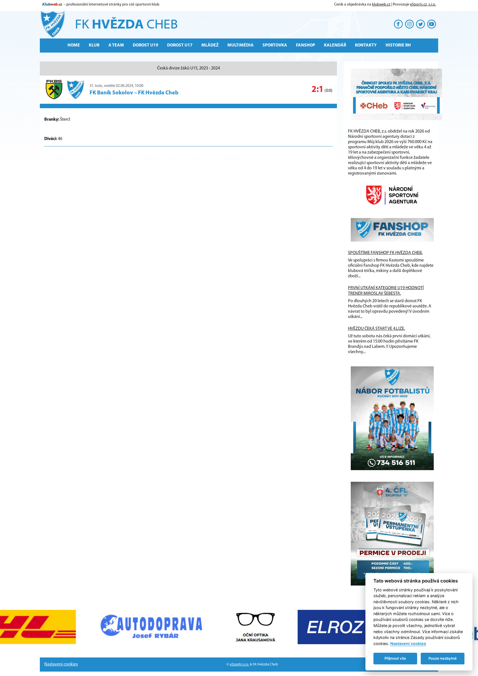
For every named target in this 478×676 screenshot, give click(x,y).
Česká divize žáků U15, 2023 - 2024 (188, 68)
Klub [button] (94, 45)
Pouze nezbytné (442, 658)
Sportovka (275, 45)
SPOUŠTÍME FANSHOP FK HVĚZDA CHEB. (385, 253)
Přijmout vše (395, 658)
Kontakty (366, 45)
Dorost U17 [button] (180, 45)
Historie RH (398, 45)
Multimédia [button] (240, 45)
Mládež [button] (210, 45)
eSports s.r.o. (239, 664)
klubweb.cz (381, 4)
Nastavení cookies (61, 664)
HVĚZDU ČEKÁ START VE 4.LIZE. (376, 329)
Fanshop (305, 45)
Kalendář (335, 45)
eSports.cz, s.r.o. (423, 4)
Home (73, 45)
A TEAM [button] (116, 45)
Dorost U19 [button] (145, 45)
